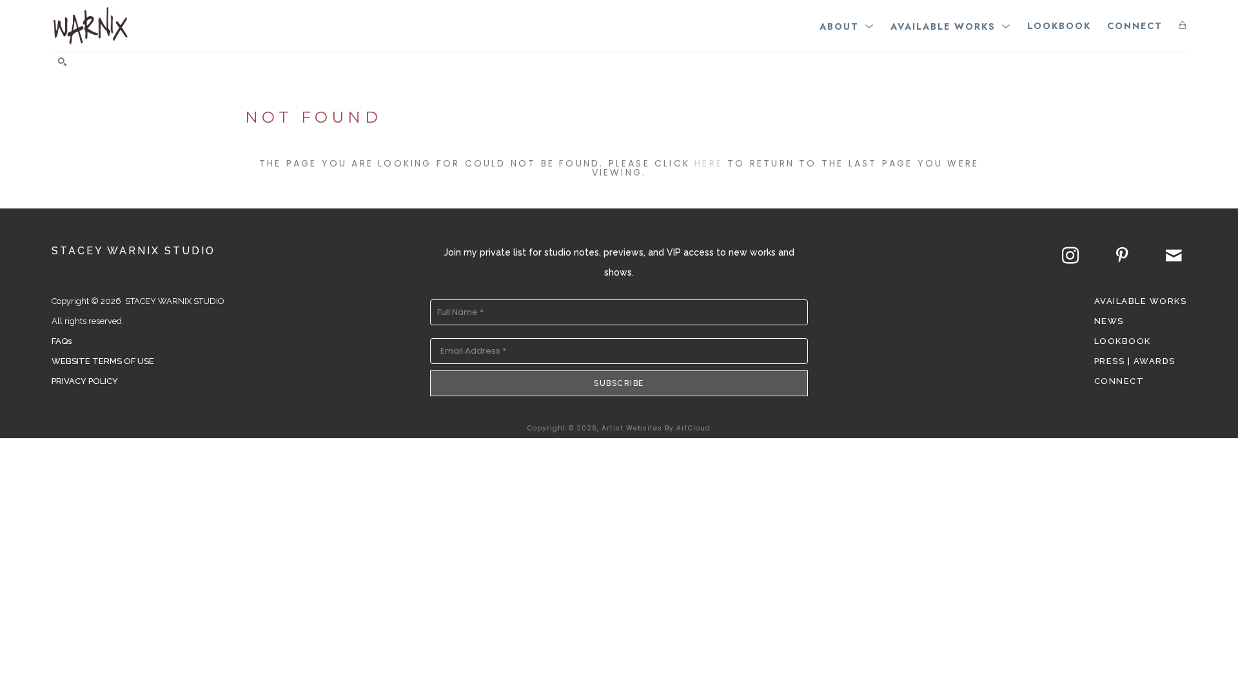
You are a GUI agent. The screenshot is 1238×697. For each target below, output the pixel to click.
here (708, 163)
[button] (847, 25)
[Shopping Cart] (1182, 25)
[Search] (62, 61)
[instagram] (1070, 255)
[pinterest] (1122, 255)
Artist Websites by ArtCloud (656, 428)
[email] (1173, 255)
